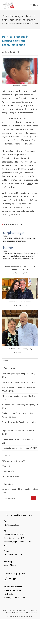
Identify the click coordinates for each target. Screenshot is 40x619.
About (19, 610)
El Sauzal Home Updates (12, 461)
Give (9, 610)
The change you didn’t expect (15, 396)
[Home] (2, 23)
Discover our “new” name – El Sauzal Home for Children (20, 268)
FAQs (15, 613)
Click (29, 183)
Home (4, 610)
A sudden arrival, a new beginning (16, 404)
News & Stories (7, 613)
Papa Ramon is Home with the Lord (17, 430)
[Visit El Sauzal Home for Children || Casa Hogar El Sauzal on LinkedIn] (14, 579)
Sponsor (25, 610)
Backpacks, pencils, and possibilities (17, 413)
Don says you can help (11, 439)
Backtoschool (23, 613)
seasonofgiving (32, 613)
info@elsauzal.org (11, 525)
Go (33, 498)
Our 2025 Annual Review (13, 382)
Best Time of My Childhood (20, 302)
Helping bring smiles (10, 448)
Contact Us (32, 610)
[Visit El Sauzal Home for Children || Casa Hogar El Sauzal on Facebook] (10, 579)
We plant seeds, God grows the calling (18, 387)
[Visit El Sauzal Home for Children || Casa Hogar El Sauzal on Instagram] (5, 579)
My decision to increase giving (20, 349)
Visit (14, 610)
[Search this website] (20, 360)
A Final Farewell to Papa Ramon (15, 422)
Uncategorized (8, 476)
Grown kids (7, 471)
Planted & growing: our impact (15, 373)
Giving (5, 466)
